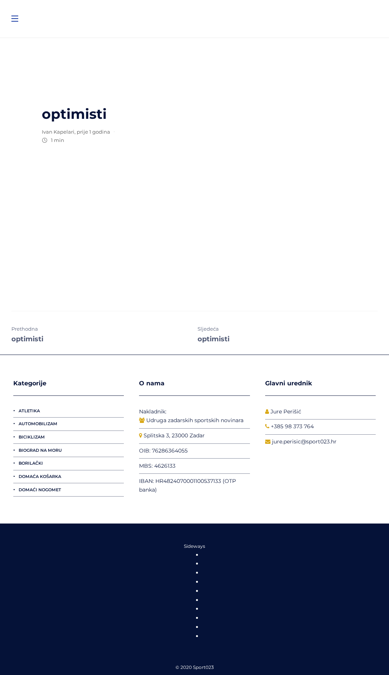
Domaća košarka (40, 476)
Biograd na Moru (40, 450)
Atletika (29, 410)
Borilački (31, 463)
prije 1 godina (93, 132)
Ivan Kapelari (58, 132)
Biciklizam (32, 437)
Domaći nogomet (40, 489)
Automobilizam (38, 423)
